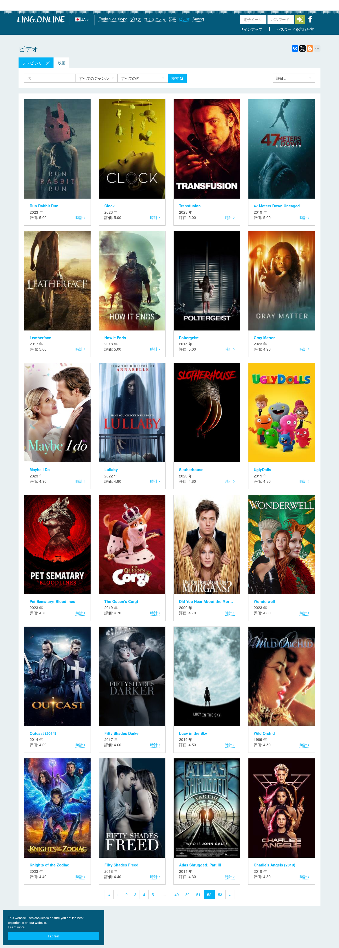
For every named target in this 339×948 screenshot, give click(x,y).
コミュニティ (155, 18)
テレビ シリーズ (36, 62)
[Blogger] (310, 48)
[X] (302, 48)
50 (187, 894)
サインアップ (251, 29)
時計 (79, 217)
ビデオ (184, 18)
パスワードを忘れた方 (295, 29)
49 (177, 894)
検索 (175, 78)
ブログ (135, 18)
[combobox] (97, 78)
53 (220, 894)
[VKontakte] (295, 48)
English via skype (113, 18)
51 (198, 894)
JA (84, 19)
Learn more (16, 927)
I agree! (53, 936)
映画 (61, 62)
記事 (172, 18)
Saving (198, 18)
